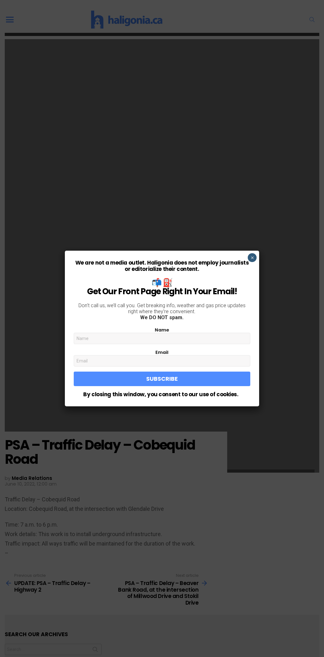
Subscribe (162, 379)
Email (161, 352)
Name (162, 330)
